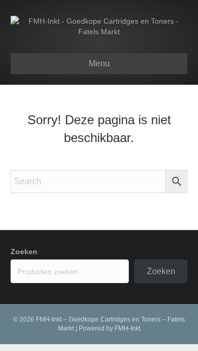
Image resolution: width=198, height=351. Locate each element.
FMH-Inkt (127, 328)
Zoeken (24, 251)
